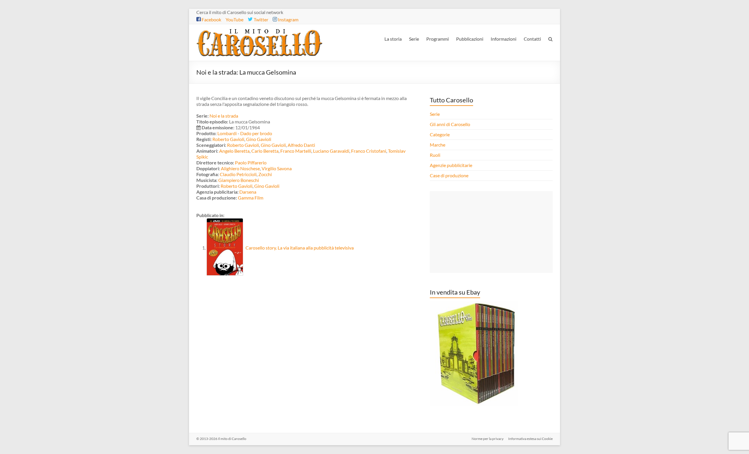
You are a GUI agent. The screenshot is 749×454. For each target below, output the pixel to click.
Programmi (437, 39)
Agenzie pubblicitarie (451, 165)
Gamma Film (250, 197)
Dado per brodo (256, 133)
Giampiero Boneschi (238, 180)
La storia (393, 39)
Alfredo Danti (301, 145)
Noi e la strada (223, 115)
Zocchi (265, 174)
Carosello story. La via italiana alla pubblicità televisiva (299, 247)
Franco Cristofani (368, 151)
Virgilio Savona (277, 168)
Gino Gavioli (258, 139)
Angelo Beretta (234, 151)
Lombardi (227, 133)
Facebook (211, 19)
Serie (414, 39)
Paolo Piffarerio (251, 162)
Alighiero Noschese (240, 168)
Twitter (260, 19)
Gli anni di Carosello (450, 124)
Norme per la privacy (488, 438)
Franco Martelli (295, 151)
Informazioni (503, 39)
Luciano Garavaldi (331, 151)
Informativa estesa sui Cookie (530, 438)
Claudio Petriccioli (238, 174)
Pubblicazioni (469, 39)
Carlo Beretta (265, 151)
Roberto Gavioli (228, 139)
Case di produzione (449, 175)
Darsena (247, 192)
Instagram (287, 19)
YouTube (234, 19)
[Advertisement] (491, 232)
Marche (437, 144)
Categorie (440, 134)
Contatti (532, 39)
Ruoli (435, 155)
